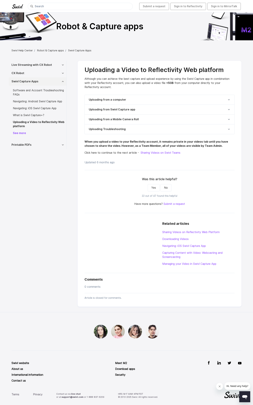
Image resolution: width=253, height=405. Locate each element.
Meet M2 (121, 363)
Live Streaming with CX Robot (32, 64)
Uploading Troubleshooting (107, 129)
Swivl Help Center (22, 50)
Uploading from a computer (107, 99)
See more (19, 133)
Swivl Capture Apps (79, 50)
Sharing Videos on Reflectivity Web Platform (191, 232)
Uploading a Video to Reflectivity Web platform (38, 124)
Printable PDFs (21, 144)
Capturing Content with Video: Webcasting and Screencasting (192, 255)
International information (27, 374)
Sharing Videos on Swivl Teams (160, 152)
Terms (15, 394)
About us (17, 369)
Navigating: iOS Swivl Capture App (184, 246)
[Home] (18, 6)
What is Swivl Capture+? (29, 115)
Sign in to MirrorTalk (224, 6)
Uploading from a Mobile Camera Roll (114, 119)
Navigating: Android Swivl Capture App (37, 101)
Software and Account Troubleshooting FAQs (38, 92)
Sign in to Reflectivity (188, 6)
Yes (153, 187)
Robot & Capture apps (50, 50)
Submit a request (154, 6)
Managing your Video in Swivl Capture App (189, 263)
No (166, 187)
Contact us (19, 380)
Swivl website (20, 363)
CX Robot (18, 73)
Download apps (125, 369)
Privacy (38, 394)
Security (120, 374)
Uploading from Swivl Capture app (112, 109)
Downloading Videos (175, 239)
